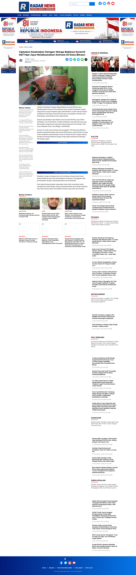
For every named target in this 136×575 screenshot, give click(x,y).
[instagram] (109, 4)
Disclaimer (78, 568)
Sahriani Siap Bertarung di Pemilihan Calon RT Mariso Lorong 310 (104, 449)
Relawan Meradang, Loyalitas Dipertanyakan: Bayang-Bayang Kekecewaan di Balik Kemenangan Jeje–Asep (104, 160)
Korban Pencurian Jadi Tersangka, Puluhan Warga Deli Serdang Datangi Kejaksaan (104, 372)
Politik (75, 15)
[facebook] (100, 4)
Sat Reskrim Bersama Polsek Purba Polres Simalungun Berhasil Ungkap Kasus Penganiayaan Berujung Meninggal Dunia (104, 111)
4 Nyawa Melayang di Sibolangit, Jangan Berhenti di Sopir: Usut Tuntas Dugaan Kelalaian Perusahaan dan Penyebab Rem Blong (103, 361)
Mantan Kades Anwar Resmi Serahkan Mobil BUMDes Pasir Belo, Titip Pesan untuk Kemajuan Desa (104, 527)
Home (19, 15)
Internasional (36, 15)
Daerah (44, 15)
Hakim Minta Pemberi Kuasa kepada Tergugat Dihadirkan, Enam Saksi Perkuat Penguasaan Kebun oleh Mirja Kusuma (104, 503)
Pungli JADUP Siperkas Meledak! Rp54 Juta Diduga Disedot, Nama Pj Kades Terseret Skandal (104, 546)
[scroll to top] (130, 572)
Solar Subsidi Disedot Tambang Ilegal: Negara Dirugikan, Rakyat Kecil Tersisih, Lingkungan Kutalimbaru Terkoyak (103, 394)
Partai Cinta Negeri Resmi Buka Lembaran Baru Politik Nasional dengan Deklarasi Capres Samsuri (104, 207)
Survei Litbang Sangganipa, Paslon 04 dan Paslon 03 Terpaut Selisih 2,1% (104, 263)
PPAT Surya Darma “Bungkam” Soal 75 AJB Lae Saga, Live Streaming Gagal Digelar (104, 536)
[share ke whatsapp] (75, 60)
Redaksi (89, 15)
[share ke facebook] (67, 60)
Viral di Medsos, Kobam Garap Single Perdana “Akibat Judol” (104, 325)
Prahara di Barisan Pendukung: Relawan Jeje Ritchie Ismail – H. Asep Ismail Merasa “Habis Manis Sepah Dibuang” (105, 171)
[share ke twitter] (71, 60)
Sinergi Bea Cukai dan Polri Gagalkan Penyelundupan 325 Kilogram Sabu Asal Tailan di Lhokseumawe (102, 123)
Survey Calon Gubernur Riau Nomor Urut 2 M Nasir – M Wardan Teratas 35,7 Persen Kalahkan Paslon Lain (104, 273)
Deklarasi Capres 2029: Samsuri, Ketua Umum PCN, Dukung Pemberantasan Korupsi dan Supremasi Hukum (103, 197)
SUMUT (56, 15)
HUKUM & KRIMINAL (66, 15)
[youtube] (113, 4)
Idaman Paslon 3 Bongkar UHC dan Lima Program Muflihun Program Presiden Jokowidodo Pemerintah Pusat (104, 284)
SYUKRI (27, 59)
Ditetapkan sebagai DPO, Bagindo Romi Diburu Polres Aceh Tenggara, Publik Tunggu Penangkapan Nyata (104, 101)
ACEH (50, 15)
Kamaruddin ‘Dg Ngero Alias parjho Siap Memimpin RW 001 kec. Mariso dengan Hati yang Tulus (104, 440)
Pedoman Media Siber (64, 568)
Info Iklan (89, 568)
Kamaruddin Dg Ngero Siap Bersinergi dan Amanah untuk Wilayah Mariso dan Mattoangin (103, 459)
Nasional (26, 15)
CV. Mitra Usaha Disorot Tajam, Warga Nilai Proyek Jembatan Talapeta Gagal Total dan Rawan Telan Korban (103, 383)
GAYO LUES (28, 47)
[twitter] (105, 4)
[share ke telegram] (79, 60)
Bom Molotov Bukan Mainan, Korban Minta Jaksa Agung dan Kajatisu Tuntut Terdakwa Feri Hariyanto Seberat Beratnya (105, 470)
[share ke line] (82, 60)
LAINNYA (82, 15)
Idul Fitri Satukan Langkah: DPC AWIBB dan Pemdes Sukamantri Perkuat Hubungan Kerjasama (103, 316)
